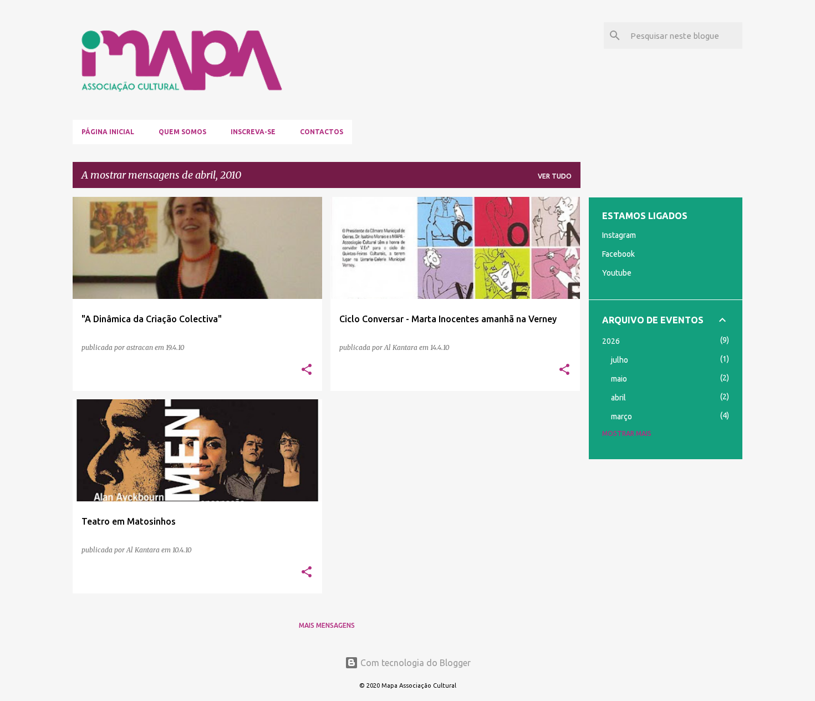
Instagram (619, 235)
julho (619, 359)
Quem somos (182, 131)
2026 (611, 341)
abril (618, 397)
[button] (306, 370)
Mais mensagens (327, 625)
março (621, 416)
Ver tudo (555, 176)
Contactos (321, 131)
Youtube (616, 272)
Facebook (618, 254)
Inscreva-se (253, 131)
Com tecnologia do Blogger (414, 663)
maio (619, 378)
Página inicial (107, 131)
